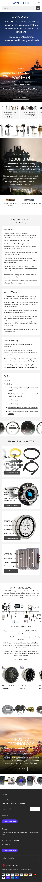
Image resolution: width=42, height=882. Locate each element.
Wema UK (15, 869)
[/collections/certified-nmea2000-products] (21, 614)
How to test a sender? (15, 400)
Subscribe (35, 809)
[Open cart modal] (39, 3)
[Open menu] (3, 3)
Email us (7, 844)
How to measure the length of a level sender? (23, 408)
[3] (10, 675)
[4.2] (29, 675)
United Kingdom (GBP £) (12, 865)
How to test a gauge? (15, 404)
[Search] (38, 8)
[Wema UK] (21, 3)
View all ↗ (7, 380)
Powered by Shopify (26, 869)
